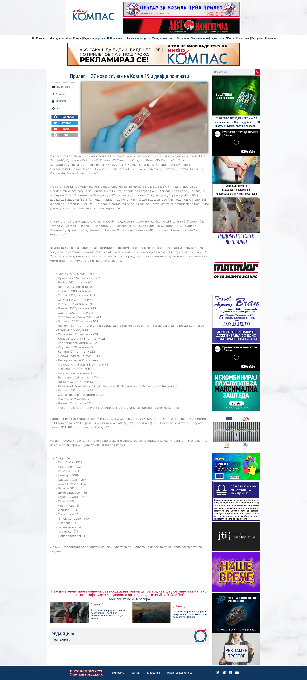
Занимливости (200, 38)
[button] (64, 117)
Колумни (270, 38)
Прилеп (59, 86)
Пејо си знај (217, 38)
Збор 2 (230, 38)
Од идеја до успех (94, 38)
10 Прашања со (116, 38)
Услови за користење (179, 672)
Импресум (118, 672)
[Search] (257, 72)
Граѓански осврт (137, 38)
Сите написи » (60, 640)
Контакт (136, 672)
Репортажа (243, 38)
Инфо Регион (74, 38)
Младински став (162, 38)
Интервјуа (257, 38)
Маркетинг (153, 672)
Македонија (57, 38)
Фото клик (183, 38)
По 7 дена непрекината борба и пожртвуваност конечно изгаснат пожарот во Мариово (108, 614)
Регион (40, 38)
